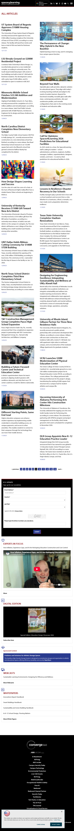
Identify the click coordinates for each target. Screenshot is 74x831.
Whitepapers (10, 693)
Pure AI (37, 785)
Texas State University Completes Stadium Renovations (51, 218)
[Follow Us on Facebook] (59, 3)
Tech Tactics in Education (37, 800)
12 (47, 469)
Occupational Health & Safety (37, 782)
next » (60, 469)
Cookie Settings (41, 824)
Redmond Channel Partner (37, 791)
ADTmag (37, 759)
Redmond (37, 788)
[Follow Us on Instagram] (62, 3)
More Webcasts (8, 683)
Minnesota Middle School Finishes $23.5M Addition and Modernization (16, 95)
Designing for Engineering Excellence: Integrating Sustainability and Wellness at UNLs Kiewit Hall (55, 279)
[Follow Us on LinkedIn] (51, 3)
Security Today (37, 794)
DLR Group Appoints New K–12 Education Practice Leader (56, 437)
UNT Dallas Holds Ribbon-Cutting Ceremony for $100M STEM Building (16, 244)
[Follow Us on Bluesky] (57, 3)
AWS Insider (37, 762)
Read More (47, 660)
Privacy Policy (18, 511)
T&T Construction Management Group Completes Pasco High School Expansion (17, 321)
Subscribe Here (8, 640)
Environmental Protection (37, 771)
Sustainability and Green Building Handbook (18, 708)
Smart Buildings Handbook (12, 702)
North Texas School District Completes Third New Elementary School (15, 276)
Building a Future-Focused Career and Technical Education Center (15, 369)
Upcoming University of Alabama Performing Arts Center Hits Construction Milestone (53, 401)
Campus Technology (37, 768)
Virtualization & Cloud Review (37, 808)
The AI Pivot (37, 803)
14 (55, 469)
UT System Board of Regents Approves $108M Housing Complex (16, 27)
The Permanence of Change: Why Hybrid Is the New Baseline (54, 46)
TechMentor (37, 797)
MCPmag (37, 777)
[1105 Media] (37, 752)
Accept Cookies (56, 824)
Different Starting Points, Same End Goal (17, 413)
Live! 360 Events (37, 774)
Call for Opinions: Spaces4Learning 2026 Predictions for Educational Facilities (54, 140)
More (5, 593)
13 (51, 469)
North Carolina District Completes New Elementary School (16, 129)
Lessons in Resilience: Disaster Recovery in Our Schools (55, 190)
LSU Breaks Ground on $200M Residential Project (17, 60)
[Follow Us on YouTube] (65, 3)
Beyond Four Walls (49, 83)
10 (39, 469)
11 (43, 469)
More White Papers (10, 719)
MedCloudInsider (37, 780)
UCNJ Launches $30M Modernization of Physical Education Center (53, 360)
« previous (15, 469)
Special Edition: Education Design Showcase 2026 (37, 635)
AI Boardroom (37, 757)
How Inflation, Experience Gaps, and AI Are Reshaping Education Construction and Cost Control (35, 548)
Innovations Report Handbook (13, 697)
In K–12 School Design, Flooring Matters (16, 713)
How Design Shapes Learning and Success (16, 183)
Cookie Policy (57, 820)
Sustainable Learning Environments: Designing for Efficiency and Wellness (28, 677)
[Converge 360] (37, 744)
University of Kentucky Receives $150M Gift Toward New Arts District (16, 208)
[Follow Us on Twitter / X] (54, 3)
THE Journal (37, 805)
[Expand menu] (71, 4)
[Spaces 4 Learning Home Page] (10, 3)
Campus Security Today (37, 765)
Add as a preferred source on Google (43, 3)
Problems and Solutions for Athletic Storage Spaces (22, 655)
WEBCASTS (9, 673)
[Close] (62, 812)
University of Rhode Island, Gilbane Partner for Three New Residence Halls (56, 322)
